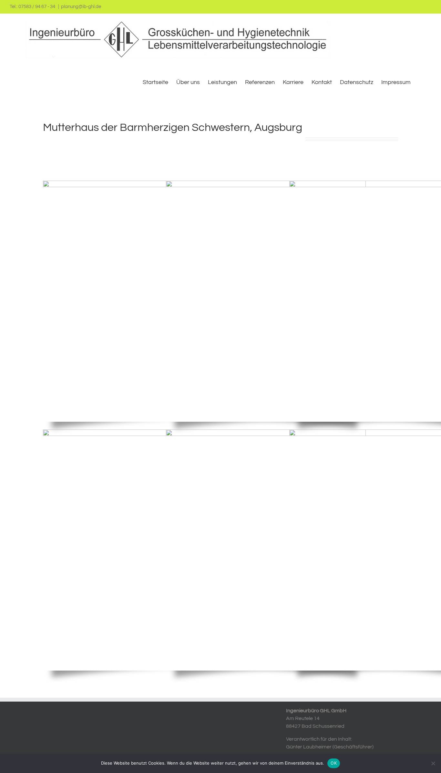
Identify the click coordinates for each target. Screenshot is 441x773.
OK (334, 763)
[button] (421, 82)
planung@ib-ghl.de (81, 6)
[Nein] (433, 763)
